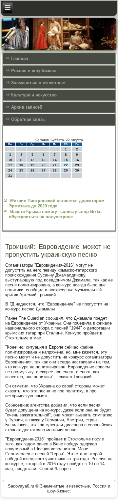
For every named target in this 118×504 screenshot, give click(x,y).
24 (10, 170)
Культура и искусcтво (34, 95)
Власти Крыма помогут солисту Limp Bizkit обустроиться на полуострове (55, 214)
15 (66, 160)
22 (66, 165)
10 (10, 160)
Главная (19, 58)
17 (10, 165)
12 (32, 160)
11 (21, 160)
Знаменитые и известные (38, 82)
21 (55, 165)
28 (55, 170)
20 (44, 165)
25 (21, 170)
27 (44, 170)
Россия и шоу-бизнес (33, 70)
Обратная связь (28, 119)
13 (44, 160)
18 (21, 165)
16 (77, 160)
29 (66, 170)
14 (55, 160)
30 (77, 170)
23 (77, 165)
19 (32, 165)
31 (10, 175)
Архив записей (26, 107)
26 (32, 170)
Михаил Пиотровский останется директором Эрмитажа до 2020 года (57, 203)
